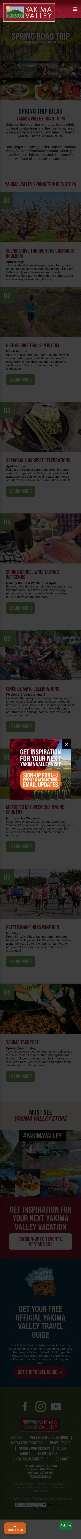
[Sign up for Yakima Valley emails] (40, 769)
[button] (75, 9)
